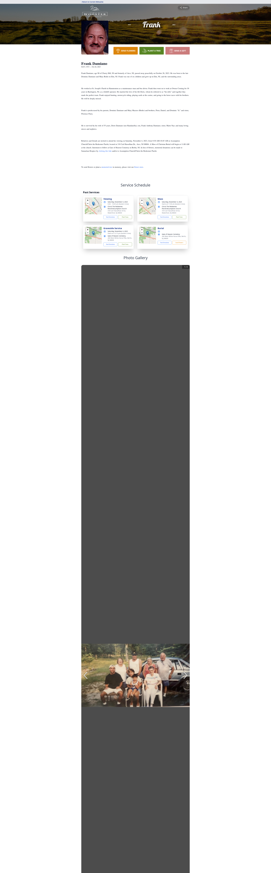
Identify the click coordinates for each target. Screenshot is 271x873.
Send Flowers (179, 243)
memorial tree (107, 167)
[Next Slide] (185, 675)
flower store (138, 167)
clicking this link (105, 151)
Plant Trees (125, 217)
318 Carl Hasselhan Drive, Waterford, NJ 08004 (117, 212)
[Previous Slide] (85, 675)
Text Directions (110, 217)
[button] (93, 204)
